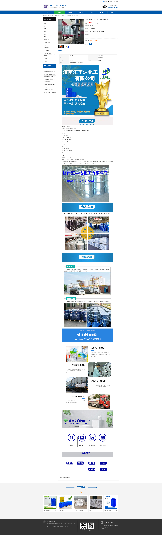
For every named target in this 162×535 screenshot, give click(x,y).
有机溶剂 (46, 45)
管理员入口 (62, 526)
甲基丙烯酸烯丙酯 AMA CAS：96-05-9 (50, 81)
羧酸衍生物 (46, 39)
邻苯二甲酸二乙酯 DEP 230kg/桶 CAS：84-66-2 (68, 510)
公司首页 (48, 12)
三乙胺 (45, 61)
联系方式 (113, 12)
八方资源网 (54, 526)
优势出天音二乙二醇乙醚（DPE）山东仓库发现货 (50, 87)
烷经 (45, 26)
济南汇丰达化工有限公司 (68, 523)
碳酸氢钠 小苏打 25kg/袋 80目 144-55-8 (96, 510)
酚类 (45, 36)
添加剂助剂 (57, 15)
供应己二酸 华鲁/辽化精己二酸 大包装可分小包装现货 (50, 74)
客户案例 (102, 12)
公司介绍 (81, 12)
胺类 (45, 23)
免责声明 (58, 526)
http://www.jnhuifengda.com (64, 477)
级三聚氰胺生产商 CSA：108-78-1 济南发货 (50, 79)
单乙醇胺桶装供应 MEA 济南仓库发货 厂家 (50, 89)
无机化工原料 (47, 42)
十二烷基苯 (46, 50)
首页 (48, 15)
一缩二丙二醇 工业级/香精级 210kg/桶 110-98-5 (113, 510)
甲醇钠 (45, 55)
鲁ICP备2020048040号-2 (59, 523)
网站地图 (66, 526)
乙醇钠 (45, 58)
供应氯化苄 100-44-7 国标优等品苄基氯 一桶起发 (50, 76)
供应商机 (59, 12)
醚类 (45, 31)
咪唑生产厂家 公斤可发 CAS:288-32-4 (50, 92)
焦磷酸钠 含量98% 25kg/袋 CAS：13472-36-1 (52, 510)
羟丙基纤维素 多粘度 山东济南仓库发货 (50, 84)
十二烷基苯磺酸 (47, 53)
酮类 (45, 34)
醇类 (45, 28)
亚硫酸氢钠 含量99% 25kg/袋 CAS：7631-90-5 (83, 510)
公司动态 (91, 12)
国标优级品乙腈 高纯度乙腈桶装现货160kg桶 (50, 71)
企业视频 (70, 12)
